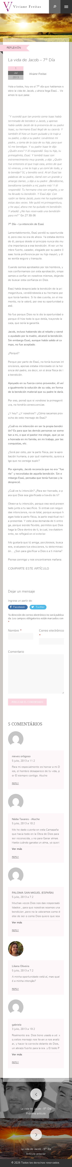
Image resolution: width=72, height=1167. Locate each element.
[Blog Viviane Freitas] (22, 6)
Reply (15, 783)
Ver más (17, 849)
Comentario (16, 651)
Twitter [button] (40, 607)
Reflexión (14, 47)
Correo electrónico (51, 630)
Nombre (13, 630)
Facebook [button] (19, 607)
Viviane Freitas (37, 74)
